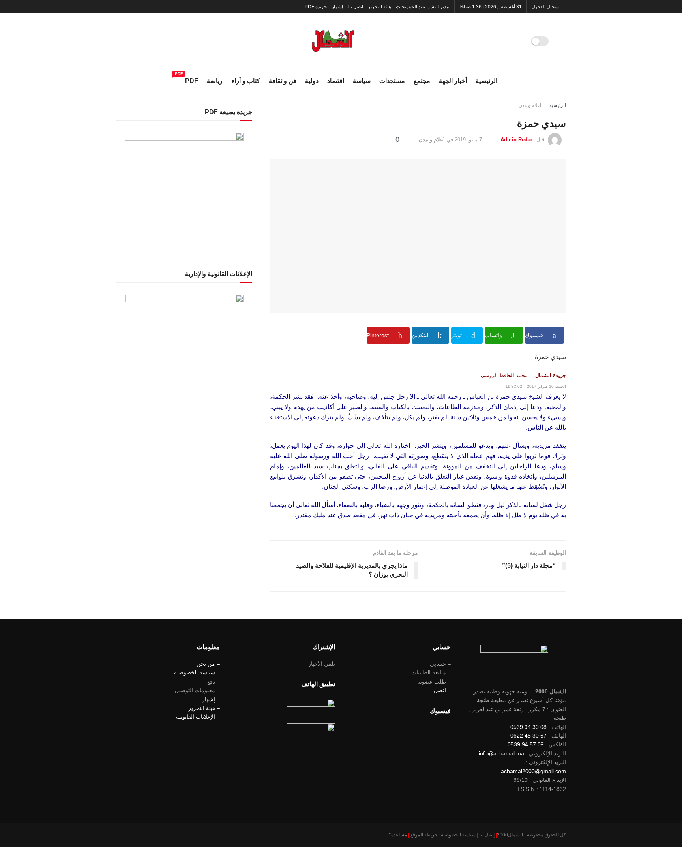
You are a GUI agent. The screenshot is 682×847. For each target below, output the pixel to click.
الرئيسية (486, 80)
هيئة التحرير (379, 6)
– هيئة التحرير (204, 708)
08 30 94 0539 (528, 727)
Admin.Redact (517, 140)
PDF (191, 79)
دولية (312, 80)
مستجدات (392, 80)
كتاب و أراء (245, 80)
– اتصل (442, 690)
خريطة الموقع (423, 835)
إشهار (337, 6)
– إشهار (211, 699)
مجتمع (422, 80)
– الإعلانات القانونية (198, 717)
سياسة (362, 80)
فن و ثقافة (282, 80)
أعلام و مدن (530, 105)
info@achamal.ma (501, 753)
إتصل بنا (487, 835)
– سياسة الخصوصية (197, 672)
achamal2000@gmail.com (533, 771)
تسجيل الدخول (547, 6)
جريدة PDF (316, 6)
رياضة (215, 80)
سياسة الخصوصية (458, 835)
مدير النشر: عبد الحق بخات (422, 6)
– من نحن (208, 664)
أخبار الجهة (453, 80)
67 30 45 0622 (528, 735)
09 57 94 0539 (526, 744)
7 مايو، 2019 (468, 140)
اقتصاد (335, 80)
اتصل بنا (355, 6)
